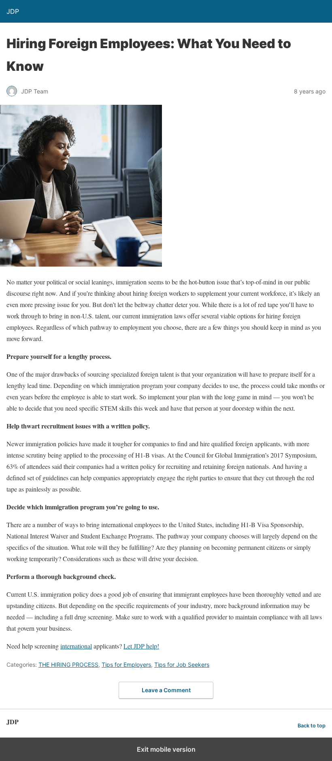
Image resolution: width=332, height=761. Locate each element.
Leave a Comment (166, 690)
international (76, 646)
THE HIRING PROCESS (68, 664)
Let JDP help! (141, 646)
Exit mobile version (166, 749)
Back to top (312, 726)
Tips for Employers (126, 664)
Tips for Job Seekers (181, 664)
